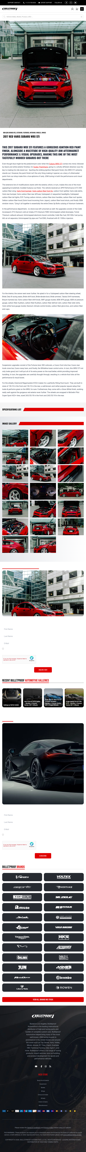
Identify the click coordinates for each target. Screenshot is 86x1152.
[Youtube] (75, 2)
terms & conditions (29, 649)
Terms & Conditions (34, 1128)
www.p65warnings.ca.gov (72, 1135)
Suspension (43, 1084)
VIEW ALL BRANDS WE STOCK (43, 999)
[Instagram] (70, 2)
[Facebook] (66, 2)
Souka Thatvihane (40, 167)
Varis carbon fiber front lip (42, 191)
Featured (26, 132)
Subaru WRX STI (55, 164)
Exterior (19, 132)
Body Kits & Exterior (43, 1080)
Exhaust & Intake (43, 1095)
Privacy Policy (49, 1128)
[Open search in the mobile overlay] (43, 16)
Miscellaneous (43, 1105)
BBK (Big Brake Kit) (9, 132)
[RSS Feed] (50, 1066)
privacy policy (71, 650)
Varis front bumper (24, 191)
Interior (33, 132)
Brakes (43, 1087)
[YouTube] (36, 1066)
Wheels (38, 132)
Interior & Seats (43, 1102)
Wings (44, 132)
